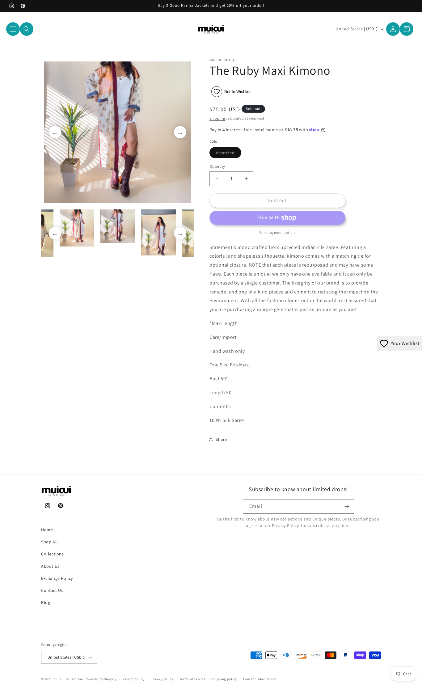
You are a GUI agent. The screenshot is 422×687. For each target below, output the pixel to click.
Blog (45, 602)
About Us (50, 566)
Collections (52, 554)
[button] (13, 29)
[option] (117, 132)
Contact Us (52, 590)
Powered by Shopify (100, 679)
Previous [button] (55, 132)
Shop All (49, 542)
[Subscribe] (347, 506)
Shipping (217, 118)
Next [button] (180, 132)
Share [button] (221, 439)
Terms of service (192, 679)
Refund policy (133, 679)
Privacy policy (161, 679)
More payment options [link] (278, 232)
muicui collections (69, 679)
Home (47, 530)
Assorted (228, 154)
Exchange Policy (57, 578)
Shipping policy (224, 679)
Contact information (259, 679)
